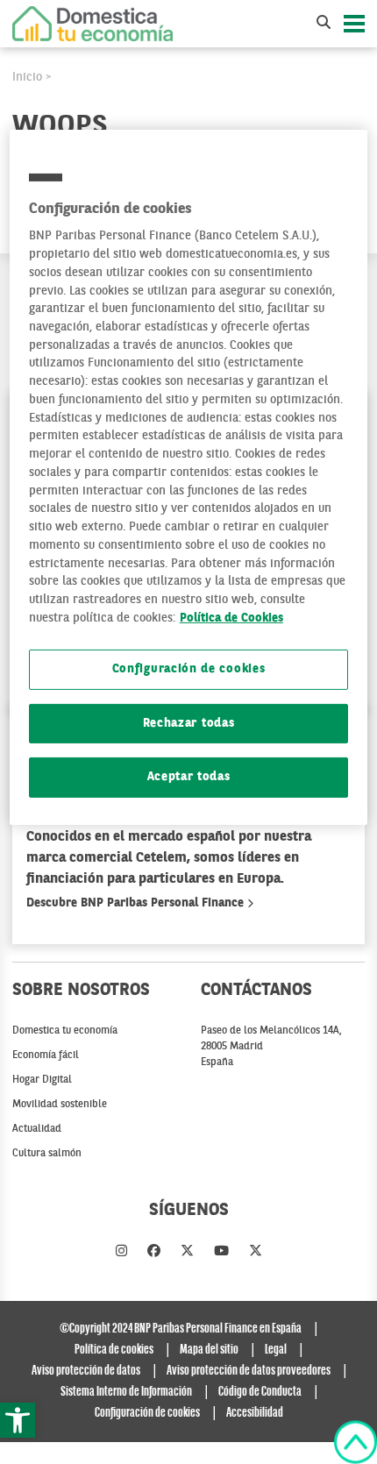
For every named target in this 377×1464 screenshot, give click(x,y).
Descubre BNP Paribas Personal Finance (136, 903)
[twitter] (187, 1252)
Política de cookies (114, 1350)
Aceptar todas (189, 777)
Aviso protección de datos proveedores (249, 1371)
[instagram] (121, 1252)
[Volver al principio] (355, 1442)
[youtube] (221, 1252)
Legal (276, 1350)
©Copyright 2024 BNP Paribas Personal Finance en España (181, 1329)
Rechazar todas (189, 723)
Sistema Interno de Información (126, 1392)
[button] (17, 1420)
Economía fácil (45, 1055)
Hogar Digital (42, 1080)
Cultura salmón (47, 1153)
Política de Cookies (231, 618)
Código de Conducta (260, 1392)
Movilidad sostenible (59, 1104)
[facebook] (153, 1252)
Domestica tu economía (64, 1031)
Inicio (27, 77)
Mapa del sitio (209, 1350)
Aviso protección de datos (86, 1371)
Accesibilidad (254, 1413)
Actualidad (36, 1129)
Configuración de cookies (189, 669)
